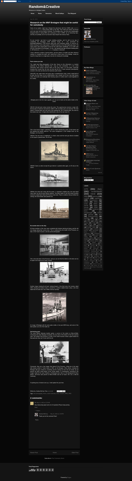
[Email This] (58, 391)
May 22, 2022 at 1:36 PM (57, 414)
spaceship (95, 248)
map (89, 254)
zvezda (86, 198)
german (90, 214)
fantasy (86, 223)
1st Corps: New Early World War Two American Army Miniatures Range (93, 108)
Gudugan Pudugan (96, 266)
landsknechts (98, 233)
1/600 (96, 218)
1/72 (86, 189)
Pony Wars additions (91, 114)
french (44, 393)
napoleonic (98, 198)
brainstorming (93, 216)
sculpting (95, 229)
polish (93, 239)
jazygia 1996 (91, 227)
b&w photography (37, 393)
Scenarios (49, 13)
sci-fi (100, 223)
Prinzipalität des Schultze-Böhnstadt (92, 85)
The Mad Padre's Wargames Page (91, 146)
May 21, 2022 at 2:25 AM (43, 402)
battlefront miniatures (97, 263)
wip (85, 196)
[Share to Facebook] (63, 391)
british (94, 226)
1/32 (85, 257)
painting (86, 218)
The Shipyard (72, 13)
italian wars (96, 247)
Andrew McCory (43, 414)
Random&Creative (44, 7)
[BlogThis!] (59, 391)
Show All (100, 172)
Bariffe (87, 170)
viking (85, 236)
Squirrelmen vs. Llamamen (91, 77)
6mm (85, 211)
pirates (86, 248)
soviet (97, 235)
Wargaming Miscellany (93, 139)
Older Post (75, 452)
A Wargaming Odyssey (93, 118)
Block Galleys (59, 13)
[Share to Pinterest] (64, 391)
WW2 (70, 393)
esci (85, 242)
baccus (86, 230)
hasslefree (96, 256)
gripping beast (88, 238)
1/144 (93, 254)
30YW (86, 205)
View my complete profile (91, 41)
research (62, 393)
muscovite (88, 265)
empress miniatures (89, 260)
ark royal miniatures (93, 259)
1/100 (93, 223)
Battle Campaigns (91, 70)
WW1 (66, 393)
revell (88, 221)
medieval (95, 209)
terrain (86, 207)
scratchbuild (96, 191)
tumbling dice (96, 265)
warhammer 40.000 (89, 250)
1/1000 (89, 235)
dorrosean (95, 230)
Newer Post (34, 452)
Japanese (87, 233)
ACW (98, 254)
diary (100, 189)
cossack (92, 245)
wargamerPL (87, 266)
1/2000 (99, 213)
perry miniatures (90, 232)
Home (32, 13)
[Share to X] (61, 391)
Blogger (69, 477)
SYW (86, 204)
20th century (98, 257)
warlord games (94, 241)
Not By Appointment (92, 124)
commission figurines (90, 253)
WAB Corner (89, 154)
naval (57, 393)
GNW (96, 207)
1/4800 (90, 257)
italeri (96, 205)
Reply (36, 407)
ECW (100, 226)
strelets (90, 224)
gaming (95, 196)
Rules (40, 13)
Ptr (35, 402)
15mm (100, 220)
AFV (100, 214)
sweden (96, 221)
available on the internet (45, 50)
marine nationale (51, 393)
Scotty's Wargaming (92, 113)
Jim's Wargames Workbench (91, 132)
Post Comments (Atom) (58, 458)
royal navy (95, 244)
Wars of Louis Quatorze (93, 168)
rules (85, 220)
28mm (86, 202)
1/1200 (96, 236)
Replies (38, 410)
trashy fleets (87, 268)
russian (93, 220)
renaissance (93, 200)
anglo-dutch (87, 256)
